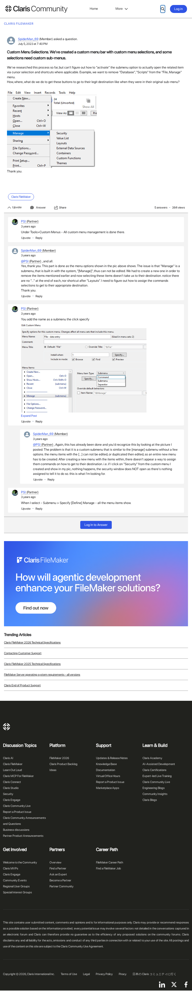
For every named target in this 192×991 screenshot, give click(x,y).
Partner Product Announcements (23, 836)
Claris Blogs (149, 800)
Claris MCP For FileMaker (18, 776)
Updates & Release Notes (112, 758)
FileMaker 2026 (59, 758)
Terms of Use (69, 974)
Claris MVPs (10, 868)
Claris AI (8, 758)
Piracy (122, 974)
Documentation (105, 770)
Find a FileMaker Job (108, 868)
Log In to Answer (96, 525)
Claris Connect (12, 782)
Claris (6, 726)
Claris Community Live (16, 806)
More (119, 8)
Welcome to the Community (20, 862)
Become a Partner (60, 880)
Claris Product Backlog (64, 764)
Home (94, 8)
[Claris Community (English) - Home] (36, 9)
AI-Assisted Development (158, 764)
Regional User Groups (16, 886)
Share (62, 207)
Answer (41, 207)
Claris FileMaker (12, 764)
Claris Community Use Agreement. (82, 946)
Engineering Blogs (153, 788)
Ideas (53, 770)
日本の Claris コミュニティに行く (154, 974)
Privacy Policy (104, 974)
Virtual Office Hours (108, 776)
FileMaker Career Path (109, 862)
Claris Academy (152, 758)
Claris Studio (10, 788)
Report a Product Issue (17, 812)
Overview (56, 862)
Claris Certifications (154, 770)
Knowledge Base (106, 764)
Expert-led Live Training (157, 776)
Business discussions (16, 830)
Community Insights (155, 794)
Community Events (15, 880)
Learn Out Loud (12, 770)
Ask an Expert (58, 874)
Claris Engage (11, 800)
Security (8, 794)
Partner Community (62, 886)
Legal (86, 974)
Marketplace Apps (107, 788)
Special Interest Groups (17, 892)
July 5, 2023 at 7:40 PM (33, 44)
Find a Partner (58, 868)
